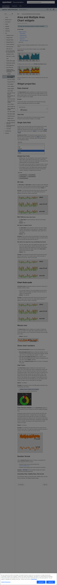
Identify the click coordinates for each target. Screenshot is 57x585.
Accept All (41, 582)
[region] (28, 579)
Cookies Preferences (5, 582)
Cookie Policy (34, 579)
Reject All (51, 582)
